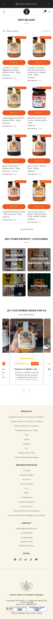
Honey (26, 439)
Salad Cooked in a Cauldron (26, 426)
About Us (27, 479)
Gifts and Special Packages (26, 457)
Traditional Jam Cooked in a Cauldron (26, 421)
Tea (26, 435)
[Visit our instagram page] (20, 559)
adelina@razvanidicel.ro (26, 528)
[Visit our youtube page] (36, 559)
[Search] (49, 11)
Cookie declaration (26, 502)
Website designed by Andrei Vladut (26, 613)
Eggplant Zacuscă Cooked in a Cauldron (26, 417)
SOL (26, 488)
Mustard (26, 444)
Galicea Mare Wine (26, 453)
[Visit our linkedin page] (25, 559)
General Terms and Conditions (26, 511)
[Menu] (3, 11)
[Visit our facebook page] (15, 559)
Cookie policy (26, 497)
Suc (26, 448)
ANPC (26, 493)
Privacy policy (27, 506)
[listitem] (26, 4)
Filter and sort (12, 31)
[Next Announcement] (48, 4)
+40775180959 (26, 533)
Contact (26, 470)
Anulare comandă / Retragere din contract (26, 515)
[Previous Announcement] (4, 4)
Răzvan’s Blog (26, 484)
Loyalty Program (26, 475)
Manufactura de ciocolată (26, 430)
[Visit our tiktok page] (31, 559)
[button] (24, 390)
